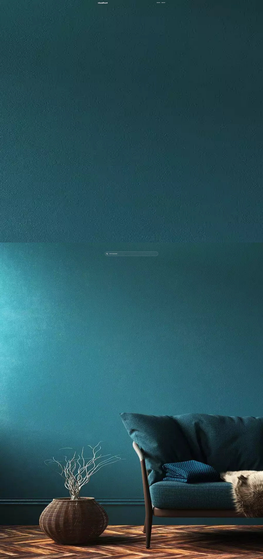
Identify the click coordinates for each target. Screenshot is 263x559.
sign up (163, 2)
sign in (158, 2)
